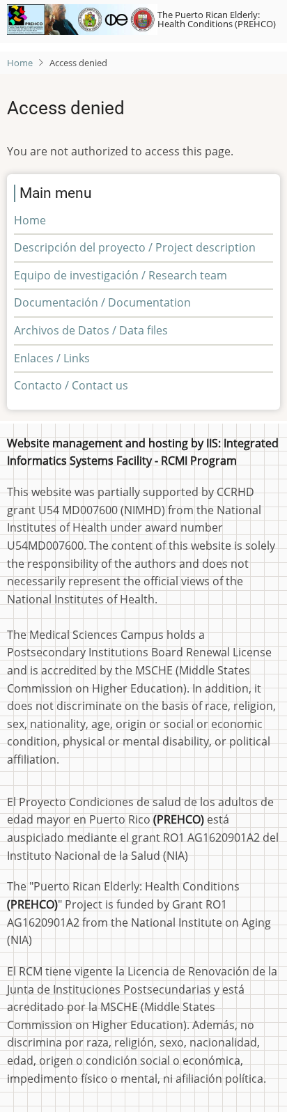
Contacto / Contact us (71, 385)
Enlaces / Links (52, 358)
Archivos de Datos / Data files (91, 330)
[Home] (82, 19)
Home (20, 62)
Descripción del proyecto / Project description (135, 247)
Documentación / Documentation (102, 302)
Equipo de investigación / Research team (120, 275)
